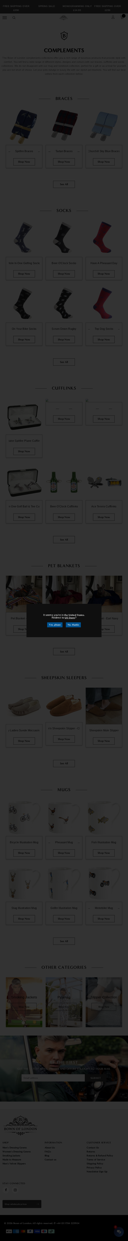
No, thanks (73, 624)
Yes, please (55, 624)
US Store (70, 617)
